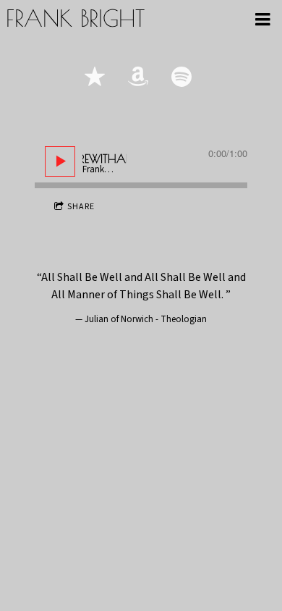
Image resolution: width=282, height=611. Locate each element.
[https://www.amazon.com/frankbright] (138, 77)
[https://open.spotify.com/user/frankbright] (181, 77)
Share (81, 207)
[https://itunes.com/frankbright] (95, 77)
